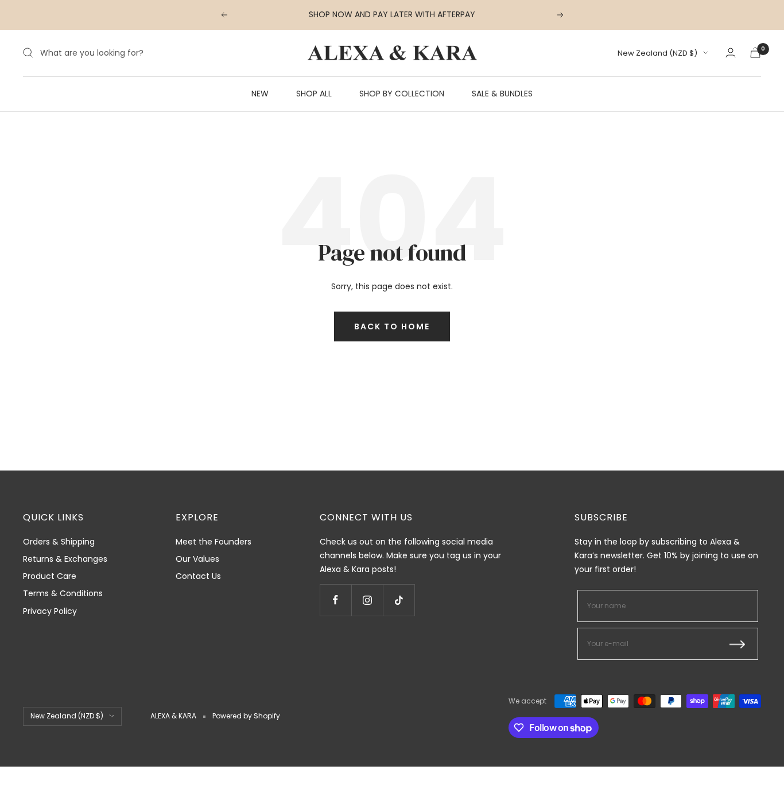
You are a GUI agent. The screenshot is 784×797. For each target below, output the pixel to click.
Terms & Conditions (63, 593)
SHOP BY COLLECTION (401, 93)
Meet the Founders (213, 541)
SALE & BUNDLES (502, 93)
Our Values (197, 559)
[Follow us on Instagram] (367, 600)
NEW (260, 93)
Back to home (392, 326)
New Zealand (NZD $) (657, 53)
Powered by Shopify (246, 716)
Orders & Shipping (59, 541)
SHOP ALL (314, 93)
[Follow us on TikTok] (398, 600)
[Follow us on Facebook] (335, 600)
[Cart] (755, 52)
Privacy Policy (50, 611)
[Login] (730, 52)
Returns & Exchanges (65, 559)
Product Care (49, 576)
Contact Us (198, 576)
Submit (741, 644)
